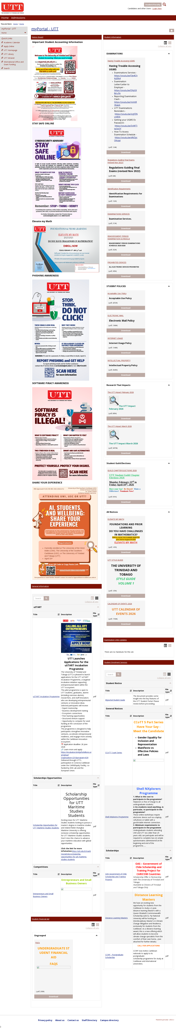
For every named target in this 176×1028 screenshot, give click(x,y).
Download (56, 996)
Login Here (157, 8)
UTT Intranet (9, 58)
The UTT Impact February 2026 (121, 392)
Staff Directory (89, 1020)
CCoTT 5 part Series (113, 752)
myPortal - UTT (8, 28)
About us (59, 1020)
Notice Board (37, 37)
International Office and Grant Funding (14, 63)
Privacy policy (45, 1020)
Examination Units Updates (115, 640)
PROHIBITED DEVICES (117, 262)
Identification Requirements (119, 189)
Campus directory (109, 1020)
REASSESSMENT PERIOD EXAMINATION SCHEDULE (119, 237)
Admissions (18, 18)
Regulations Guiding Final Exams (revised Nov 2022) (121, 161)
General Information (40, 586)
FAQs (37, 942)
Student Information (112, 37)
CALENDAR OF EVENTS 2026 (120, 603)
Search (7, 68)
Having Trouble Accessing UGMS (121, 61)
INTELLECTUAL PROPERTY (119, 360)
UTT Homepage (10, 50)
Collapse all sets (91, 602)
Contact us (73, 1020)
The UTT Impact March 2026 (120, 426)
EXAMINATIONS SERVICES (119, 214)
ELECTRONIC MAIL (116, 315)
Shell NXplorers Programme (116, 817)
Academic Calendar (12, 42)
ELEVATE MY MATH (116, 519)
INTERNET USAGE (115, 338)
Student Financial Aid (40, 919)
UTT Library (9, 54)
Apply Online (9, 46)
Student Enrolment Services (115, 662)
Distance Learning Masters (116, 918)
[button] (46, 598)
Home (5, 18)
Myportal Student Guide (115, 700)
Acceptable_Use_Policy (117, 293)
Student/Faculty (152, 4)
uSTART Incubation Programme (46, 696)
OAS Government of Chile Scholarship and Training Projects (116, 877)
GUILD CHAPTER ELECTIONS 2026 (122, 470)
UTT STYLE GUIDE (115, 560)
